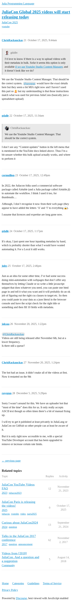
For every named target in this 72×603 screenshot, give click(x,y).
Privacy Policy (10, 590)
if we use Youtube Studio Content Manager (39, 66)
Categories (18, 583)
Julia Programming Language (18, 3)
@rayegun (29, 83)
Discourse (21, 598)
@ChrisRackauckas (13, 334)
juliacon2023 (15, 493)
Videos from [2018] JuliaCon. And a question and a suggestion (20, 557)
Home (5, 583)
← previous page (11, 460)
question (13, 527)
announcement (25, 544)
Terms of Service (52, 583)
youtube (6, 26)
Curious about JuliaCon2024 (20, 522)
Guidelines (33, 583)
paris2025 (32, 514)
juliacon (6, 514)
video (23, 514)
